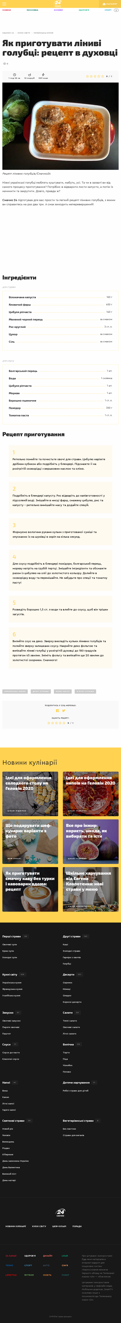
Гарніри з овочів (72, 957)
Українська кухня (43, 33)
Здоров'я (84, 10)
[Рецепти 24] (58, 4)
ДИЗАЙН (47, 1256)
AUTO (46, 1265)
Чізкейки (67, 1065)
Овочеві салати (71, 1027)
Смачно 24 (8, 33)
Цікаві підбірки (17, 811)
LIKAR (65, 1256)
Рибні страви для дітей (75, 1091)
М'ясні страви (85, 691)
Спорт (108, 10)
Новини (6, 10)
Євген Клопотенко (79, 906)
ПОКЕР (65, 1275)
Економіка (32, 10)
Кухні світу (24, 33)
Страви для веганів (73, 1135)
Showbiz (58, 10)
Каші (65, 944)
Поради (77, 1226)
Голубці (67, 964)
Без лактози (69, 1129)
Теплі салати (70, 1021)
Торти (66, 1053)
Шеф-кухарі (14, 858)
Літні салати (69, 1034)
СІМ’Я (65, 1265)
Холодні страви (71, 951)
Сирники (67, 983)
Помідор (15, 407)
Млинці (66, 989)
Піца (65, 1059)
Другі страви (41, 691)
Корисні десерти (72, 1002)
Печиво (67, 1072)
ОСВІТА (47, 1275)
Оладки (67, 996)
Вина (5, 1091)
